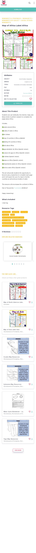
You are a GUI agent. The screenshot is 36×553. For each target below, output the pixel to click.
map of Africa (6, 212)
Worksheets (27, 18)
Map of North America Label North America (19, 302)
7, (30, 81)
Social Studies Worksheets (17, 256)
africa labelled (6, 220)
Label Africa (15, 212)
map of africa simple (8, 223)
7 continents (17, 188)
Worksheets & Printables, (20, 84)
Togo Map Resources (11, 439)
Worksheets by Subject (11, 20)
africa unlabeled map (8, 225)
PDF (31, 87)
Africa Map (5, 214)
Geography (29, 79)
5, (28, 81)
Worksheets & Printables (11, 18)
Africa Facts (24, 212)
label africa (19, 225)
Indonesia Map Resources (12, 384)
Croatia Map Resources (12, 357)
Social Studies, (22, 79)
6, (29, 81)
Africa (12, 214)
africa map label (20, 223)
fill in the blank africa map (19, 220)
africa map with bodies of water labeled (13, 217)
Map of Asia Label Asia (11, 330)
